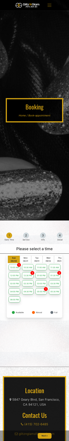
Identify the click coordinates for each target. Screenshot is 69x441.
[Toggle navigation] (49, 5)
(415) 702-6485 (35, 424)
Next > (45, 435)
